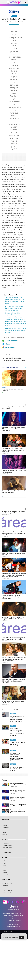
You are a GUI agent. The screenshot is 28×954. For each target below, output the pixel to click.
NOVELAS (4, 839)
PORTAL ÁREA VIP (6, 879)
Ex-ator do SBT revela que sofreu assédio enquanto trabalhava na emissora (15, 330)
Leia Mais (15, 937)
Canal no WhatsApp (11, 340)
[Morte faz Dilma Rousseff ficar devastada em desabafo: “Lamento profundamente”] (5, 751)
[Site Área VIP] (14, 2)
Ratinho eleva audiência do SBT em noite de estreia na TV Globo (17, 799)
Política (3, 785)
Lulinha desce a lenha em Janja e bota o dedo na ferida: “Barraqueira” (18, 785)
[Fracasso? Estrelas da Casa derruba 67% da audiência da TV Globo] (5, 791)
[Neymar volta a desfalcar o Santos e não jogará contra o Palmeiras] (5, 811)
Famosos (3, 806)
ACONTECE (4, 857)
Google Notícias (10, 347)
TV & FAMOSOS (5, 819)
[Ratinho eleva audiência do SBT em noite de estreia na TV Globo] (5, 798)
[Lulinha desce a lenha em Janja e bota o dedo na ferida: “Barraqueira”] (5, 784)
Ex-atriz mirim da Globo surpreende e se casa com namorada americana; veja (13, 315)
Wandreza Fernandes (14, 27)
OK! (22, 937)
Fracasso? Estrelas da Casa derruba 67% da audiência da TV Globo (18, 792)
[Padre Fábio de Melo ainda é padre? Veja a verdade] (5, 805)
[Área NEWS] (14, 12)
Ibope (3, 792)
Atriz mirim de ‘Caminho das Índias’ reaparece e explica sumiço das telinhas (14, 308)
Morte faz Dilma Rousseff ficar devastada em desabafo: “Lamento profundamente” (16, 756)
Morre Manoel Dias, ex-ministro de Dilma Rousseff (17, 768)
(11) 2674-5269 (14, 928)
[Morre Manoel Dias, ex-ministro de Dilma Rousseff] (5, 765)
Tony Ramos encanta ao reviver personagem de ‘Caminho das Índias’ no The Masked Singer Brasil (15, 300)
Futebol (3, 812)
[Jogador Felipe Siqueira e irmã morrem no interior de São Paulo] (5, 741)
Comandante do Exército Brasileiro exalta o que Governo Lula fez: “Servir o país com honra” (17, 732)
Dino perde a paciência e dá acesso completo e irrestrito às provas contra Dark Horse (17, 719)
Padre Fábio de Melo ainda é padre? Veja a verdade (18, 805)
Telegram (8, 344)
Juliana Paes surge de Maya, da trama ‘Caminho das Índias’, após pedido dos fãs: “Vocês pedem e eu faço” (15, 322)
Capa (3, 7)
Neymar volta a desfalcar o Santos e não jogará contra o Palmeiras (18, 811)
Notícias (6, 7)
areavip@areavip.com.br (13, 926)
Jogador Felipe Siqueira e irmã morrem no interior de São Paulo (17, 744)
